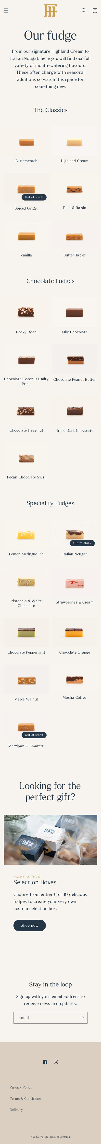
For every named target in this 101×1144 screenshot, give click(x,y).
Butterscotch (26, 161)
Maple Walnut (26, 699)
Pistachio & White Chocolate (26, 603)
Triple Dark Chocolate (74, 431)
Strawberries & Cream (75, 602)
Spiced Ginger (26, 208)
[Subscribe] (81, 1018)
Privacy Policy (21, 1087)
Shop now (29, 925)
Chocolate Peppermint (26, 652)
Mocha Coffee (75, 697)
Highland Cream (74, 161)
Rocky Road (26, 332)
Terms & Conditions (25, 1099)
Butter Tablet (74, 255)
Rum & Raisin (74, 208)
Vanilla (26, 255)
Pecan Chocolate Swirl (26, 477)
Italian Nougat (75, 554)
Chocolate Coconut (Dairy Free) (26, 381)
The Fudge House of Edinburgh (54, 1137)
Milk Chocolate (75, 332)
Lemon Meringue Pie (26, 554)
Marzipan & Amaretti (26, 746)
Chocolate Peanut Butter (74, 379)
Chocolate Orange (74, 652)
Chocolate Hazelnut (26, 430)
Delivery (16, 1110)
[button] (6, 10)
